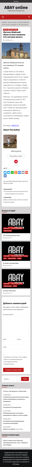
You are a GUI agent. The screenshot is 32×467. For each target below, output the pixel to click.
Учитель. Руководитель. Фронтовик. (15, 391)
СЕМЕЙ (19, 258)
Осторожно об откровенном (12, 407)
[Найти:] (12, 379)
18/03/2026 (7, 265)
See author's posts (16, 156)
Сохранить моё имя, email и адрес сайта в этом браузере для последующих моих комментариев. (15, 360)
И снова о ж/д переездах (11, 263)
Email (19, 339)
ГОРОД (25, 256)
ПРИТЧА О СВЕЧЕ (9, 429)
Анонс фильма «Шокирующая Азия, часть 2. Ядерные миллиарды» (15, 443)
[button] (3, 17)
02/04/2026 (7, 238)
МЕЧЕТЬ (6, 29)
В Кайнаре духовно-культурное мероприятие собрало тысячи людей (15, 414)
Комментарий (8, 314)
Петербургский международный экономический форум (13, 422)
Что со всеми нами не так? (11, 236)
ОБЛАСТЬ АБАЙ (13, 29)
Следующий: (15, 199)
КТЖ (5, 258)
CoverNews (24, 462)
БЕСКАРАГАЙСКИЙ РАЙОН (14, 181)
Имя (5, 339)
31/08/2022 (7, 40)
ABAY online (16, 7)
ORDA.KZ (15, 125)
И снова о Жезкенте (9, 291)
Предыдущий (15, 191)
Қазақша (16, 1)
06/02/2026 (7, 293)
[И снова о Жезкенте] (16, 278)
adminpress (16, 151)
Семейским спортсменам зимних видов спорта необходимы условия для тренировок (16, 399)
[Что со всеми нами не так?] (16, 223)
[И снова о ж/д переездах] (16, 251)
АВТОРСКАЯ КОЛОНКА (16, 228)
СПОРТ (15, 286)
